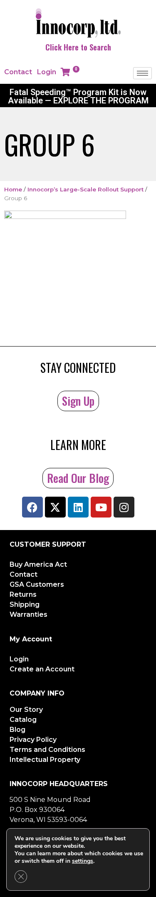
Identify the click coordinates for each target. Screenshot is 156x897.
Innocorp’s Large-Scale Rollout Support (85, 189)
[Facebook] (32, 507)
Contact (18, 72)
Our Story (26, 710)
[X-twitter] (55, 507)
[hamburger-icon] (142, 73)
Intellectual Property (45, 760)
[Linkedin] (78, 507)
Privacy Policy (33, 740)
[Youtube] (101, 507)
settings (82, 861)
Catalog (23, 720)
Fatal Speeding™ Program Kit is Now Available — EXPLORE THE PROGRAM (78, 96)
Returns (23, 594)
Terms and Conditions (47, 750)
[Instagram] (124, 507)
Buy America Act (38, 564)
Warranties (28, 614)
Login (46, 72)
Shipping (25, 604)
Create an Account (42, 669)
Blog (17, 730)
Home (13, 189)
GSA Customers (37, 584)
